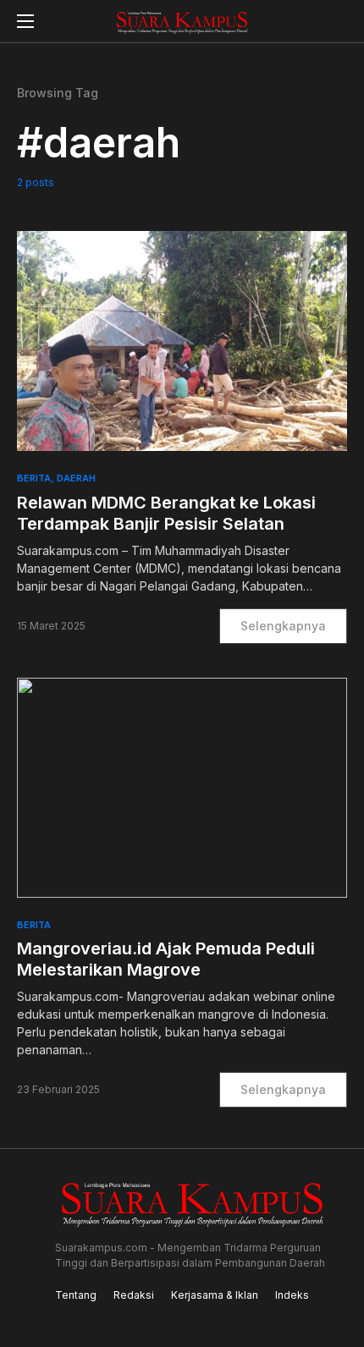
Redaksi (133, 1295)
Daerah (76, 478)
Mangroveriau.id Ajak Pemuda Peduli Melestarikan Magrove (166, 959)
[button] (25, 21)
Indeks (292, 1295)
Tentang (76, 1295)
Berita (34, 478)
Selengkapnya (283, 626)
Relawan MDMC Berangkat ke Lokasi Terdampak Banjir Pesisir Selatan (166, 513)
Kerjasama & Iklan (214, 1295)
